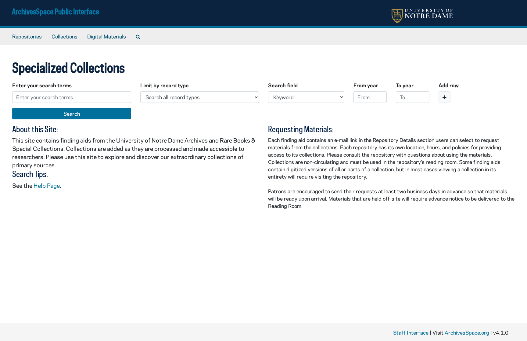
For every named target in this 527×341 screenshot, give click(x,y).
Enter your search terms (42, 85)
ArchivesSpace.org (467, 332)
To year (405, 85)
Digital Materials (106, 36)
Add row (449, 85)
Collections (64, 36)
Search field (283, 85)
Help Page (47, 185)
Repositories (27, 36)
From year (365, 85)
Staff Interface (410, 332)
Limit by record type (164, 85)
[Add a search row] (444, 97)
